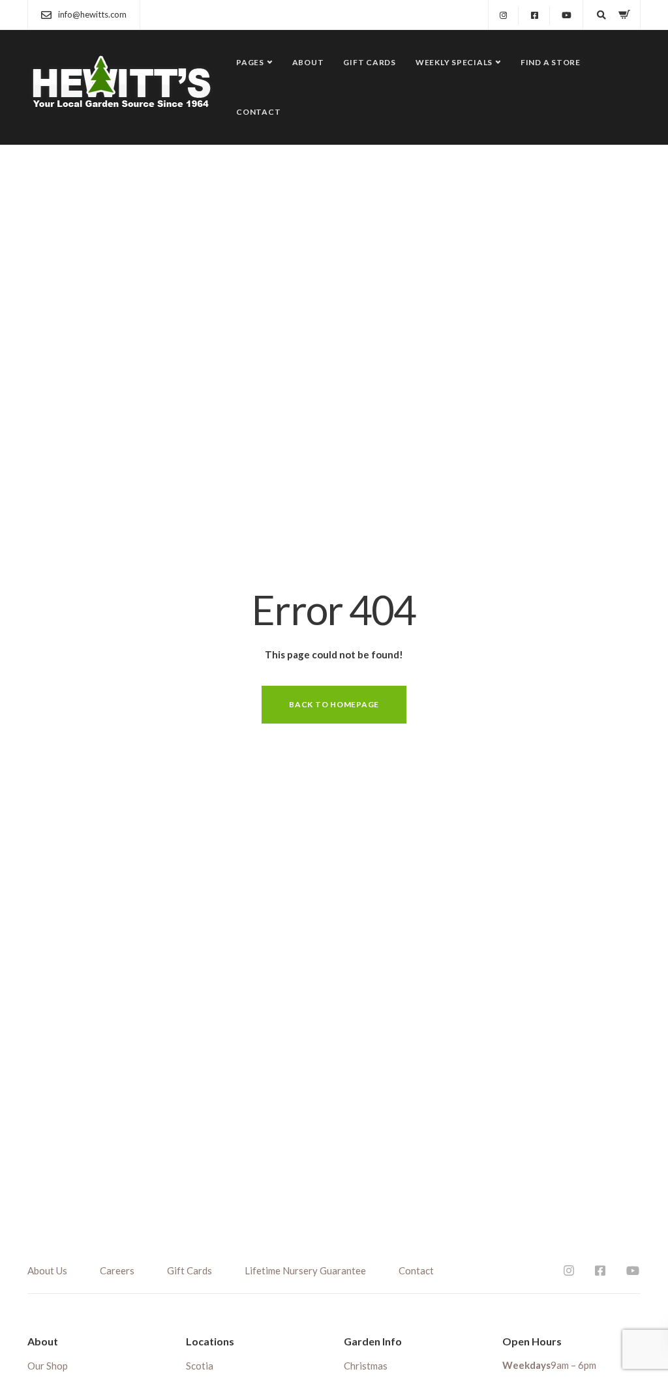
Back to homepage (334, 704)
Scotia (199, 1365)
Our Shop (47, 1365)
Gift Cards (369, 62)
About (308, 62)
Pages (250, 62)
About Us (47, 1270)
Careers (117, 1270)
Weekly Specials (454, 62)
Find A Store (551, 62)
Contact (258, 112)
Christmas (365, 1365)
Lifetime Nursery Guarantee (305, 1270)
